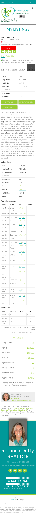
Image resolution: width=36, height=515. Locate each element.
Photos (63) (9, 102)
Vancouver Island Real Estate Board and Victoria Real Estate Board (17, 409)
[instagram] (25, 470)
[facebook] (10, 470)
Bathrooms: (5, 307)
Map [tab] (12, 56)
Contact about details (26, 102)
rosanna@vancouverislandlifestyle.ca (21, 400)
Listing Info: (6, 162)
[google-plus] (15, 470)
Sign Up (11, 2)
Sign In (3, 2)
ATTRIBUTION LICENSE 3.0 (28, 504)
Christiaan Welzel (12, 504)
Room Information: (8, 201)
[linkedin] (20, 470)
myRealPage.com (18, 499)
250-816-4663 (15, 398)
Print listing (9, 107)
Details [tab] (3, 56)
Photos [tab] (8, 56)
